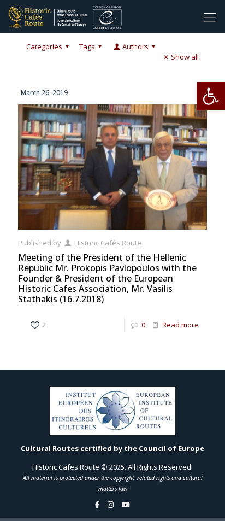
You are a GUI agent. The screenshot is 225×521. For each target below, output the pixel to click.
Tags (87, 46)
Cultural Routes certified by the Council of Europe (112, 448)
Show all (185, 57)
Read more (180, 325)
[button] (211, 96)
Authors (135, 46)
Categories (44, 46)
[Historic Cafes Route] (65, 16)
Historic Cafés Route (107, 243)
